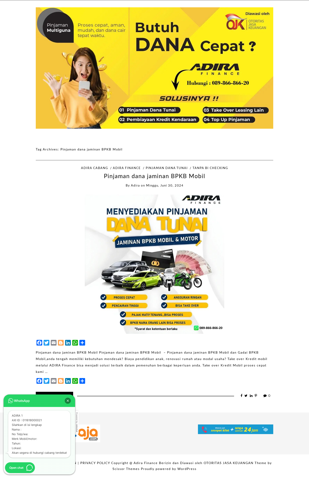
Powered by (77, 422)
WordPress (187, 469)
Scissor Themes (126, 469)
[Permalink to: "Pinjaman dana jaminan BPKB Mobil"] (154, 264)
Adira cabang (94, 168)
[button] (68, 401)
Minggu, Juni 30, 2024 (164, 185)
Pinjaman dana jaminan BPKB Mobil (154, 176)
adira (135, 185)
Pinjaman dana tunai (167, 168)
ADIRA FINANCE (127, 168)
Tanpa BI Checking (210, 168)
